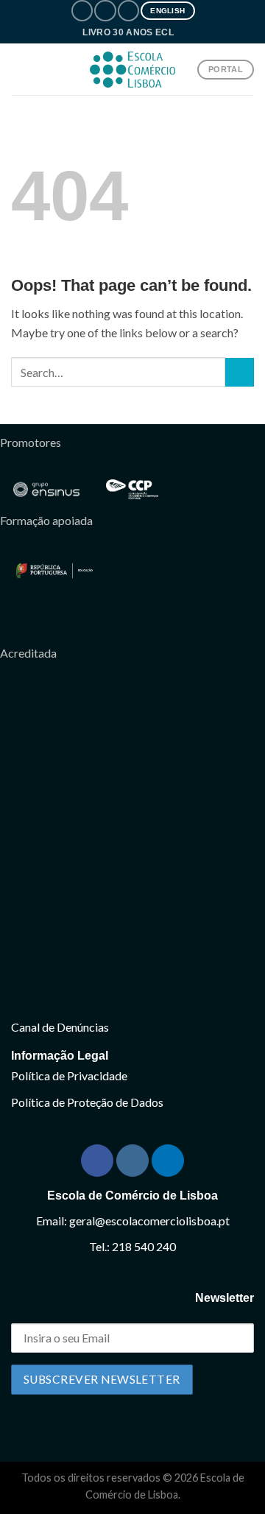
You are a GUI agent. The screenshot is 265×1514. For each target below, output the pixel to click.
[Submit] (239, 372)
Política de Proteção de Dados (87, 1102)
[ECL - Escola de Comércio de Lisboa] (132, 70)
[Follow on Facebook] (82, 10)
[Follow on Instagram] (105, 10)
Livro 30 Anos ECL (128, 32)
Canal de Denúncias (60, 1027)
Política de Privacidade (69, 1075)
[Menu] (20, 70)
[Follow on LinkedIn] (128, 10)
